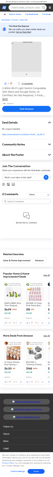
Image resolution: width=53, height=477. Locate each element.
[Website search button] (44, 8)
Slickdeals (6, 20)
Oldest (32, 194)
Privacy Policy (8, 463)
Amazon (39, 260)
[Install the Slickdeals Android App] (26, 409)
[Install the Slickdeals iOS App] (26, 417)
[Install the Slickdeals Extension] (26, 401)
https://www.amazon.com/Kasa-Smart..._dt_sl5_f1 (23, 134)
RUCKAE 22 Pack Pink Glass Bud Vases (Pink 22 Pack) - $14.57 (34, 304)
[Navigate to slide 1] (26, 74)
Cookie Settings (18, 471)
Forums (15, 20)
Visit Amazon (27, 109)
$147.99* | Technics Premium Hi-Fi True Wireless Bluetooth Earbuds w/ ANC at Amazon (35, 363)
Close (36, 471)
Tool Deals (46, 14)
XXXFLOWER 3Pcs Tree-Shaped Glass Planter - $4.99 (12, 304)
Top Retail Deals (31, 14)
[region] (26, 464)
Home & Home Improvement (16, 260)
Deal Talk (24, 20)
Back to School (15, 14)
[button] (11, 83)
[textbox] (23, 177)
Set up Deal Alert (23, 32)
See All (46, 275)
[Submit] (5, 201)
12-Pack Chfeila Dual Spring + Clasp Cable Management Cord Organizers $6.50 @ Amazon (13, 363)
